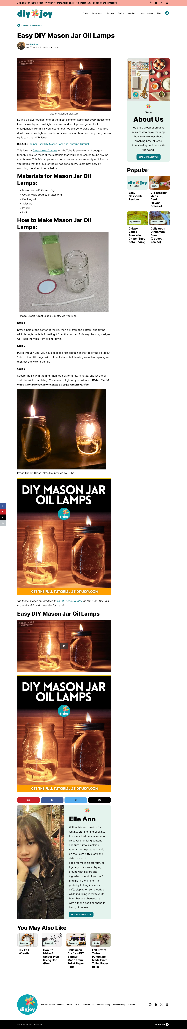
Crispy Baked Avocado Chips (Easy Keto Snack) (137, 235)
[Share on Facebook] (3, 506)
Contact (131, 1004)
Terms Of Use (88, 1004)
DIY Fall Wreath (24, 951)
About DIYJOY (73, 1004)
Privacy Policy (119, 1004)
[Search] (167, 13)
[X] (161, 3)
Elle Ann (34, 44)
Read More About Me (81, 914)
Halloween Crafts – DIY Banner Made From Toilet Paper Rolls (76, 958)
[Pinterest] (167, 3)
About (159, 13)
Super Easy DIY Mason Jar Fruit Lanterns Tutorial (59, 144)
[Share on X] (3, 517)
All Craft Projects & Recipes (52, 1004)
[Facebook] (156, 3)
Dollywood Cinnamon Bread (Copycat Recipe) (157, 235)
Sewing (121, 13)
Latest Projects (146, 13)
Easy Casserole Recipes (136, 196)
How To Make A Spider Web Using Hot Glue (51, 956)
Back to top (160, 1024)
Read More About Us (149, 157)
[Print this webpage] (3, 523)
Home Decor (97, 13)
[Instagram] (150, 3)
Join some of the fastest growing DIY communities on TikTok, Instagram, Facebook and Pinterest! (67, 3)
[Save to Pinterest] (3, 511)
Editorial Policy (103, 1004)
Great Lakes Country (45, 150)
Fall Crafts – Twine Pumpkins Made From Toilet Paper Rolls (100, 958)
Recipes (110, 13)
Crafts (85, 13)
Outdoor (132, 13)
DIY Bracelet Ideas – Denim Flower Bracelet (159, 199)
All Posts (31, 25)
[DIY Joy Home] (35, 13)
